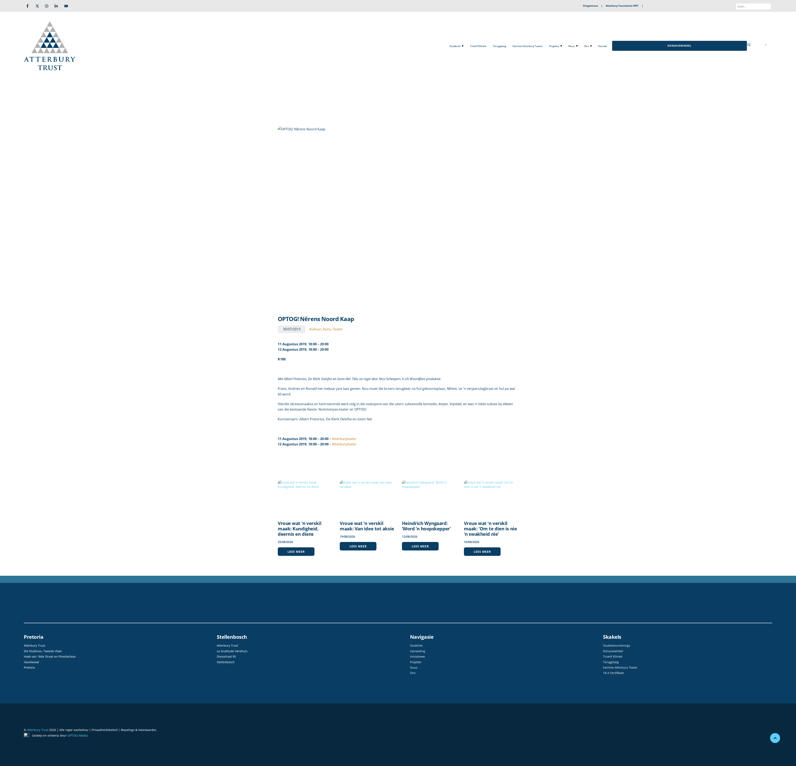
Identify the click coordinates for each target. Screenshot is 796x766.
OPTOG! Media (77, 735)
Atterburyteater (344, 438)
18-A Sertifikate (613, 673)
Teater (337, 329)
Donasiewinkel (613, 651)
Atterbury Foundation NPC (622, 5)
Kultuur (315, 329)
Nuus (571, 46)
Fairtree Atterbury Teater (528, 46)
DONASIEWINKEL (679, 45)
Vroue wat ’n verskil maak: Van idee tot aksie (367, 526)
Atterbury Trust (38, 730)
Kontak (602, 46)
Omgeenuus (590, 5)
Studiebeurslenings (616, 645)
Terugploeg (499, 46)
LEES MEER (296, 552)
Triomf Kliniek (478, 46)
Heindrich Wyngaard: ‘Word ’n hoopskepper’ (426, 526)
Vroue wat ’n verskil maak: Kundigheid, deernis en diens (299, 528)
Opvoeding (417, 651)
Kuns (327, 329)
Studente (455, 46)
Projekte (554, 46)
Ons (586, 46)
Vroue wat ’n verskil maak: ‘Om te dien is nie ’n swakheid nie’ (490, 528)
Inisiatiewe (417, 656)
